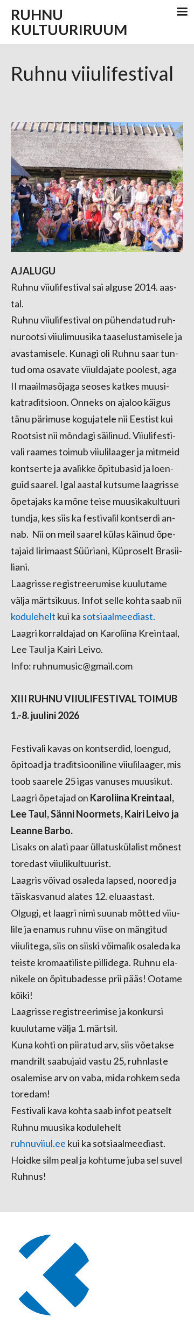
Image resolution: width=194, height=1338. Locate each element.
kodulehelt (34, 616)
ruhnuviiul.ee (38, 1143)
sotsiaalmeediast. (118, 616)
